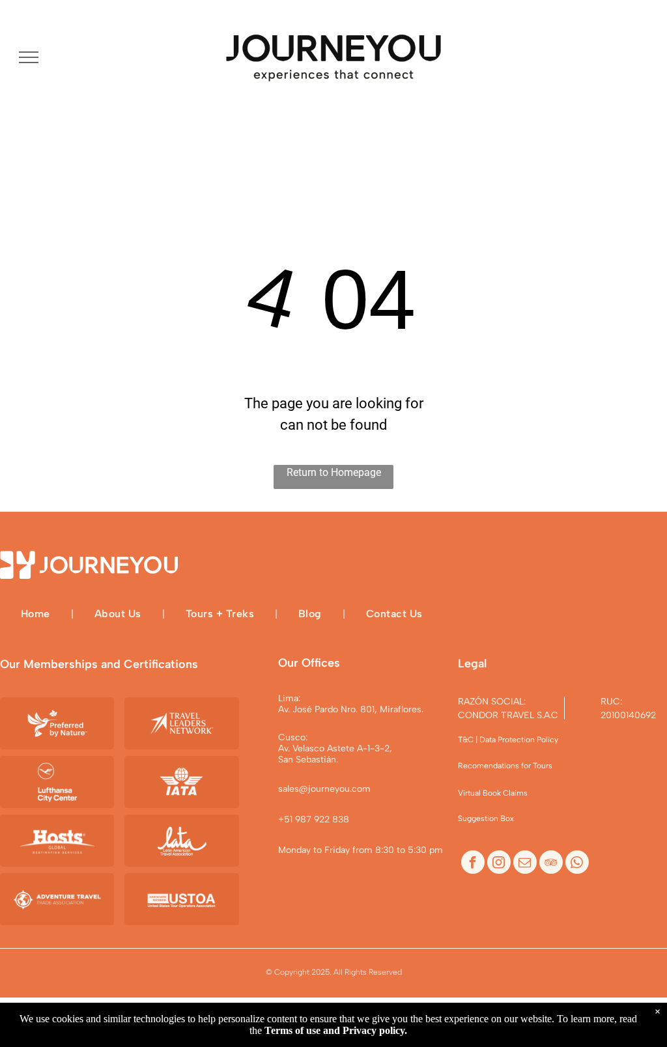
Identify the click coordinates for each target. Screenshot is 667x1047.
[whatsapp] (577, 863)
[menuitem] (37, 613)
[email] (525, 863)
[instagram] (499, 863)
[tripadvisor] (551, 863)
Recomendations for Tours (505, 765)
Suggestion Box (486, 818)
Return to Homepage (334, 472)
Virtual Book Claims (493, 793)
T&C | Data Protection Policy (508, 739)
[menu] (29, 57)
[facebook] (473, 863)
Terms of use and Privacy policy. (335, 1030)
